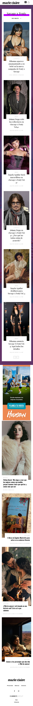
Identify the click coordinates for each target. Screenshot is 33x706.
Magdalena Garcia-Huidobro (20, 543)
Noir (16, 700)
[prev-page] (15, 357)
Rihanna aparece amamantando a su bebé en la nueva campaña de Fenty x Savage (16, 66)
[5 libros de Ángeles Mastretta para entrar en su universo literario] (16, 515)
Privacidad (10, 685)
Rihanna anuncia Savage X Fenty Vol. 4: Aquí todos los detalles (16, 345)
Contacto (23, 685)
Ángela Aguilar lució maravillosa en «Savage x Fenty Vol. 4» (16, 178)
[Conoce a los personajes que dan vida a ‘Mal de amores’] (16, 639)
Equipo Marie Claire (16, 130)
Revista (5, 477)
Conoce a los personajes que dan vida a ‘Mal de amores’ (18, 663)
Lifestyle (16, 58)
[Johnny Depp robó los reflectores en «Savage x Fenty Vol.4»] (16, 99)
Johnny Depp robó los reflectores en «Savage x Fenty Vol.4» (16, 123)
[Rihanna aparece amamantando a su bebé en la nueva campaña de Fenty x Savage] (16, 41)
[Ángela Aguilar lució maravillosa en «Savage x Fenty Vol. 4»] (16, 155)
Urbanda (16, 702)
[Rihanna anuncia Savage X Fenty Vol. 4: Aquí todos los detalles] (16, 321)
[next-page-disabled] (17, 357)
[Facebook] (14, 691)
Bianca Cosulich (8, 490)
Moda (16, 116)
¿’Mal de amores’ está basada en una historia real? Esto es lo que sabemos (15, 608)
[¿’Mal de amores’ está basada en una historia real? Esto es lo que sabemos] (16, 576)
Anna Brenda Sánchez (16, 75)
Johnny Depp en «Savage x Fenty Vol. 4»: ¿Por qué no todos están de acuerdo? (16, 235)
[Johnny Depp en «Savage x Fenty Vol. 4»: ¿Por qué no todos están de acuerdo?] (16, 210)
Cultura (27, 535)
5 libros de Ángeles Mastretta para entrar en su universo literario (18, 539)
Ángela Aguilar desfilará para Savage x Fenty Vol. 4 (16, 291)
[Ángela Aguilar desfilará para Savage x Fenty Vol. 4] (16, 268)
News (16, 285)
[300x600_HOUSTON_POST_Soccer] (16, 420)
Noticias (17, 685)
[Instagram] (18, 691)
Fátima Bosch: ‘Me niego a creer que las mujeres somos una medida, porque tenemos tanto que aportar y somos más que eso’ (14, 483)
